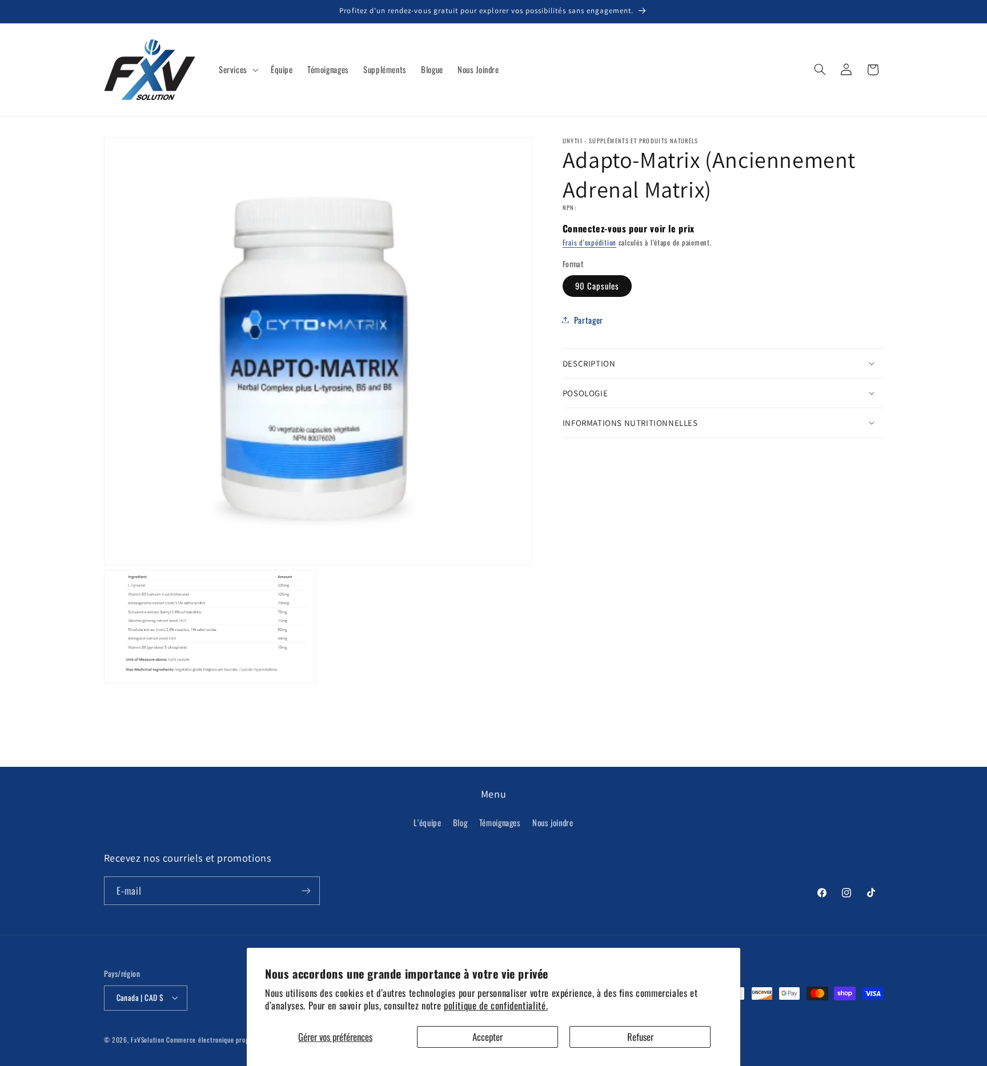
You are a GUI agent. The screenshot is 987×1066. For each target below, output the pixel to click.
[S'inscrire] (305, 890)
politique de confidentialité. (496, 1005)
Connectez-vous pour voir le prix (629, 228)
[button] (237, 69)
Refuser (640, 1036)
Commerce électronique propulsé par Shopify (230, 1039)
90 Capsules (597, 285)
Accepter (487, 1036)
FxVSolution (147, 1039)
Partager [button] (588, 319)
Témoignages (500, 822)
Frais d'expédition (589, 242)
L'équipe (427, 822)
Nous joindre (552, 822)
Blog (460, 822)
